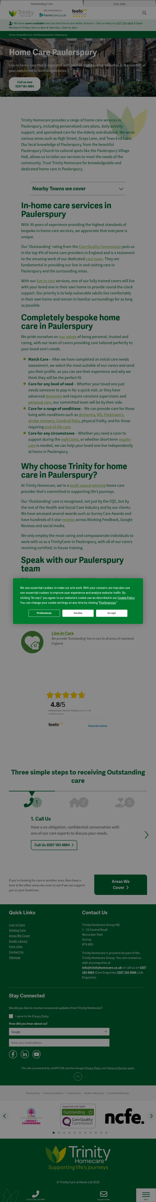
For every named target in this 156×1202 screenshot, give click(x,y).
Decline (78, 613)
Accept (111, 613)
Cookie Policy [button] (126, 597)
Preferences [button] (107, 602)
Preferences (44, 613)
